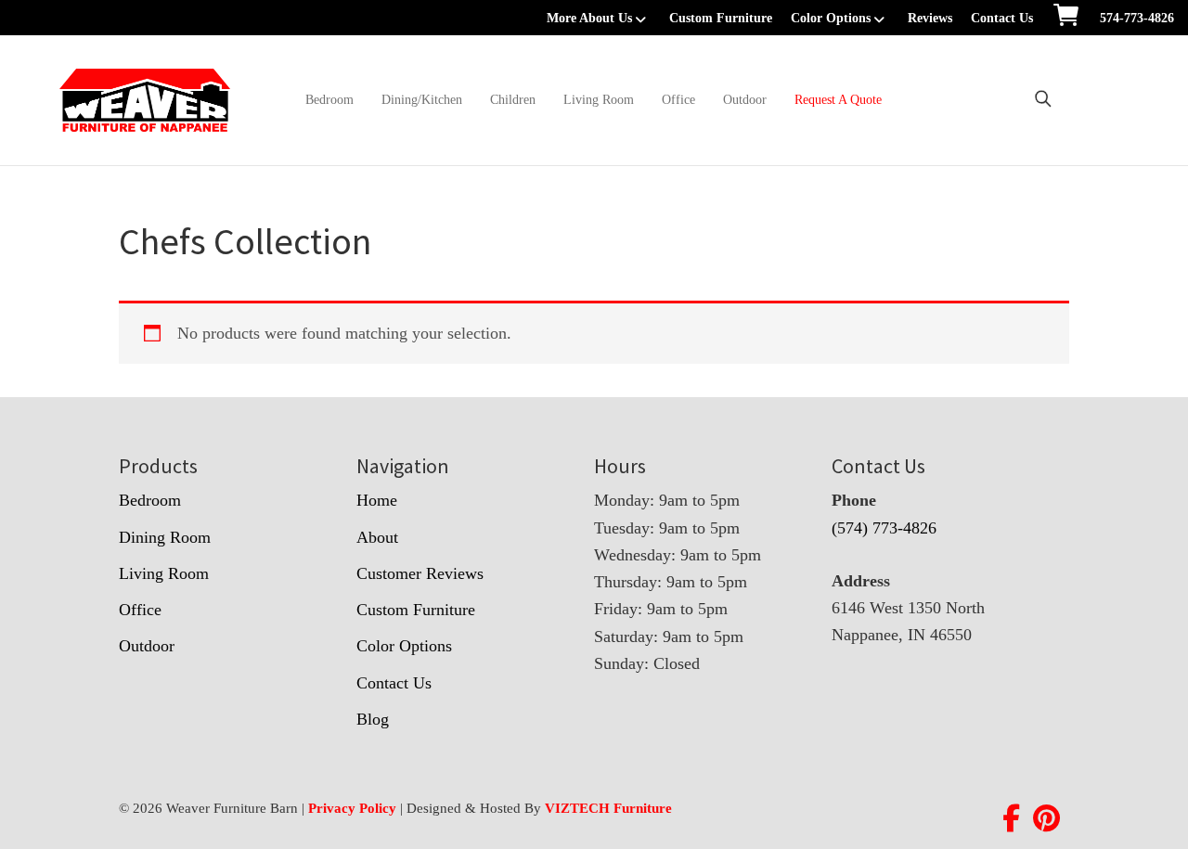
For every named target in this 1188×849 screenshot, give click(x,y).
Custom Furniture (720, 18)
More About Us (589, 18)
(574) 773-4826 (884, 528)
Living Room (598, 100)
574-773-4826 (1137, 18)
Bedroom (329, 100)
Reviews (930, 18)
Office (678, 100)
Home (376, 500)
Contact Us (1002, 18)
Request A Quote (838, 100)
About (377, 537)
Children (513, 100)
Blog (372, 719)
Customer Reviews (420, 573)
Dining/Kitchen (421, 100)
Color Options (831, 18)
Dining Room (165, 537)
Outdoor (745, 100)
